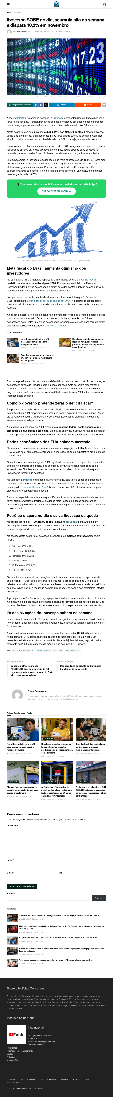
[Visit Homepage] (56, 4)
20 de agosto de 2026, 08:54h (19, 797)
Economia (17, 12)
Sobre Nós (32, 1038)
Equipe (10, 1053)
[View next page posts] (59, 372)
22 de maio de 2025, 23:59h (46, 31)
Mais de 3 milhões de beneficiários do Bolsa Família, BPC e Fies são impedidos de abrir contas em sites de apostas (61, 927)
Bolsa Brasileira (26, 650)
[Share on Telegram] (35, 105)
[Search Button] (104, 4)
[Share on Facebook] (40, 105)
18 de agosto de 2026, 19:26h (88, 799)
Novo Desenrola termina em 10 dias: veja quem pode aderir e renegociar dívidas (35, 342)
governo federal (87, 279)
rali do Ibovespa (72, 650)
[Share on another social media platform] (104, 105)
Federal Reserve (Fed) (35, 487)
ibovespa (58, 650)
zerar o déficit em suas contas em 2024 (48, 300)
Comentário (13, 825)
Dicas (87, 1079)
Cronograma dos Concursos (40, 1035)
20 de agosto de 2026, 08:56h (33, 364)
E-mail (11, 872)
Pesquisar (11, 893)
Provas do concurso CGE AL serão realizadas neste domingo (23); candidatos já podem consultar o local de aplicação (61, 949)
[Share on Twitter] (46, 105)
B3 (14, 650)
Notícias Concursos (22, 996)
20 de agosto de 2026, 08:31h (54, 799)
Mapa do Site (12, 1060)
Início (9, 12)
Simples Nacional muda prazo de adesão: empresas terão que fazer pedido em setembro (22, 789)
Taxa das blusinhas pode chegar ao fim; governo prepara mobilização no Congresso (37, 358)
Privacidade (12, 1047)
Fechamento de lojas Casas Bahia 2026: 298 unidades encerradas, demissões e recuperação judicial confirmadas (91, 791)
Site (60, 872)
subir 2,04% (19, 118)
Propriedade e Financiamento (20, 1050)
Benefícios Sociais (14, 1082)
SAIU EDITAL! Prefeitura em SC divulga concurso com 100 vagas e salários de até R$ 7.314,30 (59, 915)
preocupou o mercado (54, 325)
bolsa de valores (43, 650)
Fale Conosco (13, 1056)
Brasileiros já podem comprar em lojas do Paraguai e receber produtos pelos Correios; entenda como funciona (88, 343)
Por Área (76, 1079)
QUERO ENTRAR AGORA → (56, 191)
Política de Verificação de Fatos (41, 1041)
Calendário (11, 1079)
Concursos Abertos (27, 1079)
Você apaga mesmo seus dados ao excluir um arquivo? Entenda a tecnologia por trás (55, 960)
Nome (10, 860)
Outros (29, 1082)
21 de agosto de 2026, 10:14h (33, 348)
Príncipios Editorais (36, 1044)
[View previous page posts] (54, 372)
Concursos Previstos (48, 1079)
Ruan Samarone (23, 31)
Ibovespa (58, 118)
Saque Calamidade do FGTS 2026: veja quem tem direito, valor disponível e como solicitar (58, 937)
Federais (64, 1079)
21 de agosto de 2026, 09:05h (85, 350)
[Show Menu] (8, 4)
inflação (28, 479)
